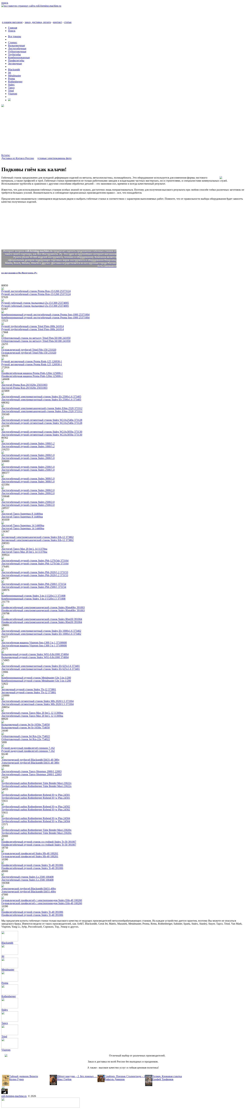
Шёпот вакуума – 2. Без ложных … (77, 1076)
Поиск (11, 30)
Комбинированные (19, 57)
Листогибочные (17, 48)
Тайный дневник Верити (23, 1076)
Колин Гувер (16, 1079)
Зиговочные (15, 63)
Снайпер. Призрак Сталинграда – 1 (125, 1076)
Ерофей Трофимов (162, 1079)
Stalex (11, 84)
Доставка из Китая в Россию (17, 158)
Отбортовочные (17, 51)
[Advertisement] (101, 130)
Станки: (12, 42)
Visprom (12, 93)
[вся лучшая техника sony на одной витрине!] (2, 106)
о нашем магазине (12, 22)
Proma (11, 78)
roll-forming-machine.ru (14, 1096)
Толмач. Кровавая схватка (167, 1076)
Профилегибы (16, 60)
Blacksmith (14, 69)
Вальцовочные (16, 45)
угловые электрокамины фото (54, 158)
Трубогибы (14, 54)
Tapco (11, 87)
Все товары (14, 36)
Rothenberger (15, 81)
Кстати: (5, 155)
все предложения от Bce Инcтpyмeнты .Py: (19, 273)
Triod (11, 90)
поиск (4, 2)
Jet (9, 72)
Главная (12, 27)
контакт (57, 22)
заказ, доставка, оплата (38, 22)
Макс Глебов (64, 1079)
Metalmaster (14, 75)
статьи (67, 22)
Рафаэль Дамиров (115, 1079)
